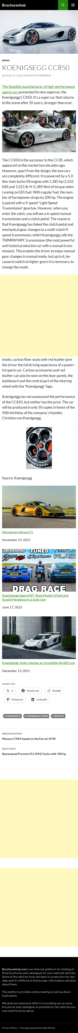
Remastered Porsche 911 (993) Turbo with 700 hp (34, 751)
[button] (39, 448)
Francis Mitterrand (37, 75)
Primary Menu (73, 5)
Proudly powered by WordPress (37, 1027)
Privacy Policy (9, 1027)
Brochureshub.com (14, 969)
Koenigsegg (13, 716)
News (6, 60)
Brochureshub (14, 5)
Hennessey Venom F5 (17, 532)
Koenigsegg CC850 (37, 716)
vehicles (58, 716)
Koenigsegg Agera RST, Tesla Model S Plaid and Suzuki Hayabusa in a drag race (35, 597)
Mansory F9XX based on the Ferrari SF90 (29, 736)
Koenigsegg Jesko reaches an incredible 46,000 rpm (38, 663)
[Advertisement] (39, 316)
